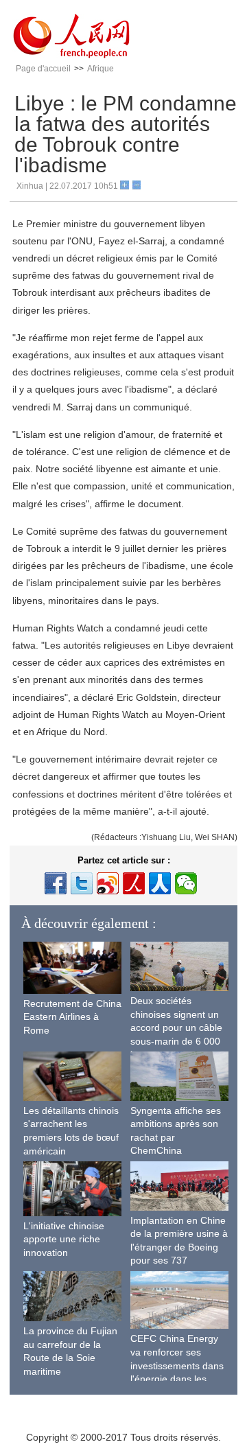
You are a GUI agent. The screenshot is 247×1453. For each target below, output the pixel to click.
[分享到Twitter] (82, 883)
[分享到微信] (186, 883)
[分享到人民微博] (134, 883)
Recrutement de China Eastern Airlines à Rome (72, 1017)
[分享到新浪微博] (108, 883)
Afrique (100, 68)
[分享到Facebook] (56, 883)
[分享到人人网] (160, 883)
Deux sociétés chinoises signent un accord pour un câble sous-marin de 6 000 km (176, 1027)
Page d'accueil (43, 68)
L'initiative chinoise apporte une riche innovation (63, 1239)
